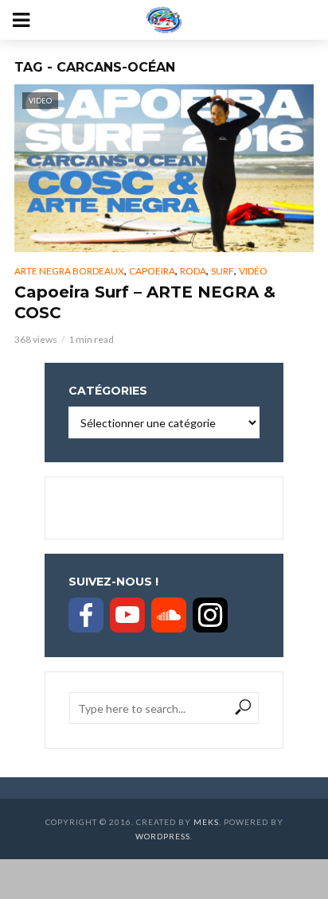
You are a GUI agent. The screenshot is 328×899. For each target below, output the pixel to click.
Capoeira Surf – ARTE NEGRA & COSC (144, 302)
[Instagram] (210, 614)
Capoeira (152, 271)
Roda (193, 271)
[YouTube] (127, 614)
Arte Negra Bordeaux (69, 271)
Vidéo (253, 271)
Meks (206, 822)
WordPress (162, 836)
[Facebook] (85, 614)
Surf (222, 271)
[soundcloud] (168, 614)
